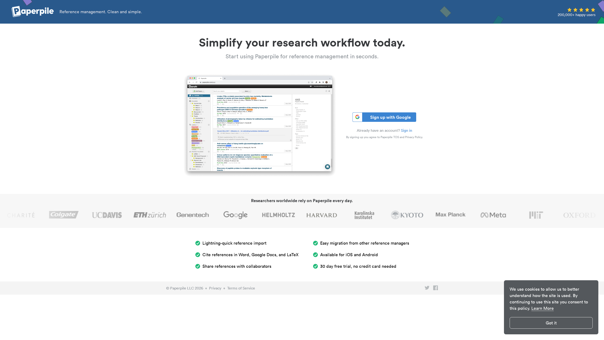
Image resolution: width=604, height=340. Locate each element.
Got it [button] (551, 323)
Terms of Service (241, 288)
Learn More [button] (542, 308)
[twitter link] (427, 288)
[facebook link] (435, 288)
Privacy (215, 288)
